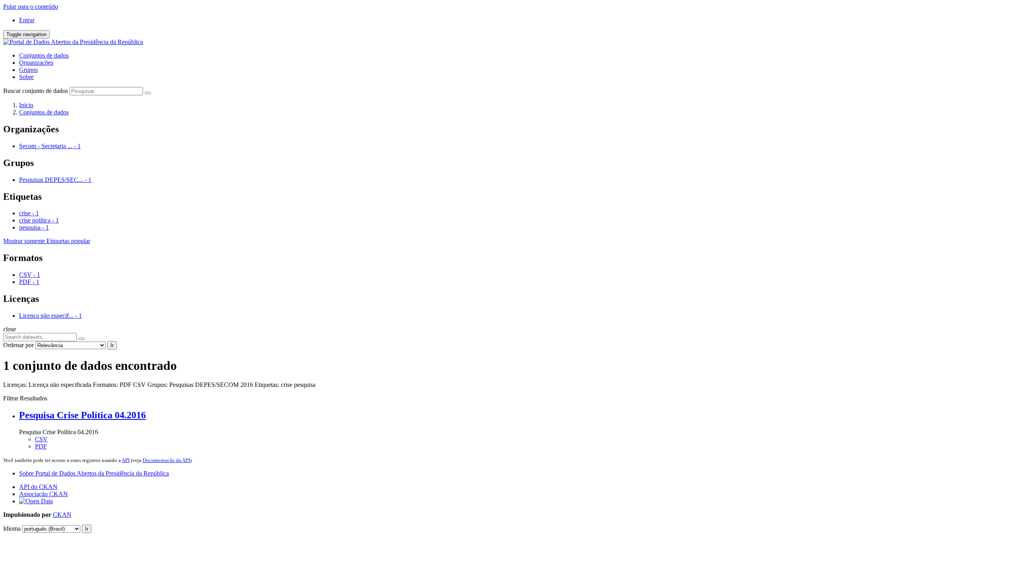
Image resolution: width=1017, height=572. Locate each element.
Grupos (28, 69)
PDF (41, 446)
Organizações (36, 62)
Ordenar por (18, 345)
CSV (41, 439)
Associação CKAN (43, 494)
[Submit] (148, 93)
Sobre (26, 76)
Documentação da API (166, 460)
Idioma (12, 528)
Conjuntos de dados (44, 55)
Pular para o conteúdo (30, 6)
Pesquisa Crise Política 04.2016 (82, 415)
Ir (112, 345)
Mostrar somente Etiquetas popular (46, 241)
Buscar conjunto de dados (35, 90)
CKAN (62, 514)
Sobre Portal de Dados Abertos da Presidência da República (94, 473)
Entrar (27, 20)
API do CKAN (38, 486)
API (126, 460)
